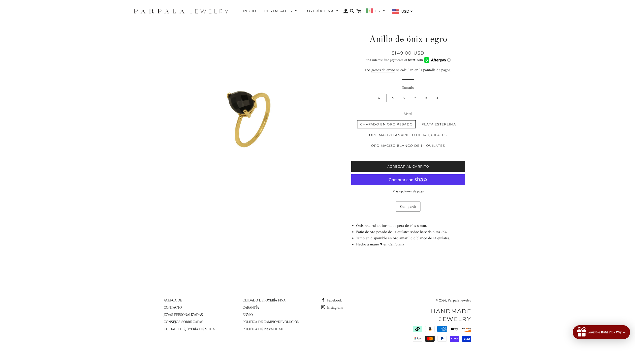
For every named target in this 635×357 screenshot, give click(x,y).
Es (378, 11)
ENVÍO (248, 314)
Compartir (408, 206)
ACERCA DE (173, 300)
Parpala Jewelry (459, 300)
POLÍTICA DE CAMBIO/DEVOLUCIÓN (271, 322)
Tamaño (408, 87)
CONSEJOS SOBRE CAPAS (183, 322)
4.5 (380, 98)
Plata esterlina (438, 124)
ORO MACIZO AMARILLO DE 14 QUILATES (408, 135)
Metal (408, 114)
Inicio (249, 11)
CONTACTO (173, 307)
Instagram (334, 307)
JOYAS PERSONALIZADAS (183, 314)
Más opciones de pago (408, 191)
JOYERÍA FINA (320, 11)
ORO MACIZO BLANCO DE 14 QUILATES (408, 146)
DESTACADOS (278, 11)
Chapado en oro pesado (386, 124)
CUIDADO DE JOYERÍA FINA (264, 300)
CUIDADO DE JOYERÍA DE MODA (189, 329)
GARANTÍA (251, 307)
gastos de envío (383, 70)
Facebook (334, 300)
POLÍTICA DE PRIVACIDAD (263, 329)
